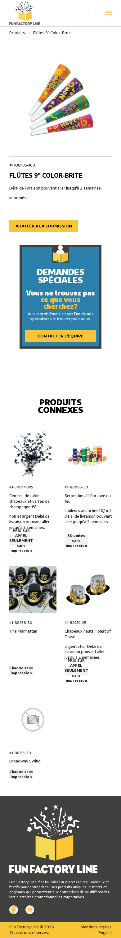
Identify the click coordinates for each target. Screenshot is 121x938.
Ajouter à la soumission (44, 225)
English (105, 932)
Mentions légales (96, 926)
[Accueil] (34, 13)
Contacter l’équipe (60, 335)
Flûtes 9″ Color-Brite (52, 32)
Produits (17, 32)
